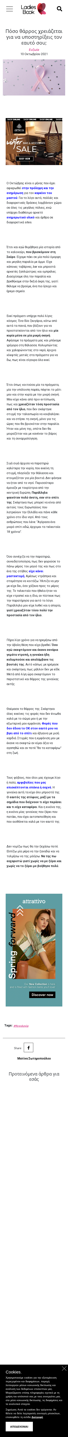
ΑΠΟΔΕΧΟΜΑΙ (19, 1426)
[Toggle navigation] (9, 9)
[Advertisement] (34, 1222)
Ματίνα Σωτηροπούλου (34, 1058)
